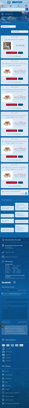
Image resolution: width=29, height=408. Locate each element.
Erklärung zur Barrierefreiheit (12, 403)
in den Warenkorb (12, 52)
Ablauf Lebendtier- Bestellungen (7, 208)
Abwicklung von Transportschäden (7, 230)
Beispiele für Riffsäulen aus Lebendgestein (20, 214)
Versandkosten (23, 46)
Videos (6, 371)
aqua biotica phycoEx (5, 221)
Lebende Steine (6, 215)
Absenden (6, 322)
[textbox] (13, 9)
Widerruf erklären (9, 396)
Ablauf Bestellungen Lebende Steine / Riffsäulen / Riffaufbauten (21, 228)
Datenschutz (8, 378)
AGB (6, 382)
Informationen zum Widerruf (12, 393)
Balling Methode (21, 221)
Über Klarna (8, 348)
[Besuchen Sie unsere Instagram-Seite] (13, 283)
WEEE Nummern (9, 400)
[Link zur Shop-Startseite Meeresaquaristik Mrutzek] (14, 2)
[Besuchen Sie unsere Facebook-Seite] (6, 283)
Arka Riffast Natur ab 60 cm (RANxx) (14, 39)
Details (20, 52)
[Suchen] (26, 9)
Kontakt (7, 389)
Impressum (8, 385)
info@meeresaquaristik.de (11, 257)
